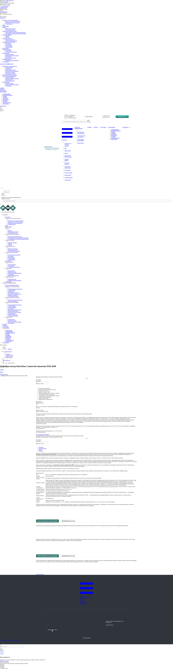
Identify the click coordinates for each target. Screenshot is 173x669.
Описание (41, 447)
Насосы (4, 27)
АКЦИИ (5, 96)
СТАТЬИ (5, 101)
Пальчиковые (8, 50)
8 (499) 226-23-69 (9, 0)
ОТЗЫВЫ (5, 97)
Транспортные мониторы (11, 41)
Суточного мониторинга (11, 51)
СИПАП (7, 37)
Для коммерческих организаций (47, 521)
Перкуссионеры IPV (10, 80)
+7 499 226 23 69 (6, 5)
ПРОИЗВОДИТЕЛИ (7, 95)
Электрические (8, 47)
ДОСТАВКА (3, 90)
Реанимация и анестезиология (10, 66)
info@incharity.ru (4, 11)
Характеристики (42, 448)
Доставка (41, 450)
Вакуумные (8, 43)
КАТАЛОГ (2, 17)
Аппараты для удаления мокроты (10, 20)
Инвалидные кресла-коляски (12, 55)
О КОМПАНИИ (6, 94)
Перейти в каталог (4, 661)
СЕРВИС (2, 88)
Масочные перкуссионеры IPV (12, 22)
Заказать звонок (122, 116)
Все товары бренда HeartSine (42, 434)
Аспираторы (8, 68)
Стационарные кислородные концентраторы (15, 33)
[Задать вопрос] (36, 384)
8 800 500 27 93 (3, 8)
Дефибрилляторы (7, 59)
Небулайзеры (6, 48)
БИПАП (7, 36)
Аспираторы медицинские (9, 42)
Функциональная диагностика (10, 74)
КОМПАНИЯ (3, 91)
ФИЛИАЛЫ (5, 100)
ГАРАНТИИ (5, 99)
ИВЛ (4, 25)
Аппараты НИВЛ (9, 77)
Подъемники (8, 56)
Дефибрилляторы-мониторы (12, 60)
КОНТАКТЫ (6, 103)
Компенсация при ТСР (10, 58)
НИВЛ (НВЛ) (6, 26)
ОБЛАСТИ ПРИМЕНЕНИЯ (6, 64)
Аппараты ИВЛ (9, 67)
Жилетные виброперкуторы (11, 78)
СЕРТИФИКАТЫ (7, 102)
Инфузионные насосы (10, 28)
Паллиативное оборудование (9, 76)
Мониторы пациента (8, 38)
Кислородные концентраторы (10, 31)
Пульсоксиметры (7, 49)
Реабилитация (6, 53)
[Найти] (85, 121)
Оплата (40, 449)
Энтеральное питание (10, 73)
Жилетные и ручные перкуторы (12, 21)
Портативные (8, 44)
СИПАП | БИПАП (7, 34)
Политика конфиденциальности (12, 640)
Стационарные (8, 45)
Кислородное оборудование (11, 71)
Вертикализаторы (9, 54)
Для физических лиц (68, 521)
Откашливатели (9, 23)
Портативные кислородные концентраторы (15, 32)
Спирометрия (6, 61)
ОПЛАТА (2, 89)
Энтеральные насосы (10, 30)
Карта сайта (2, 640)
